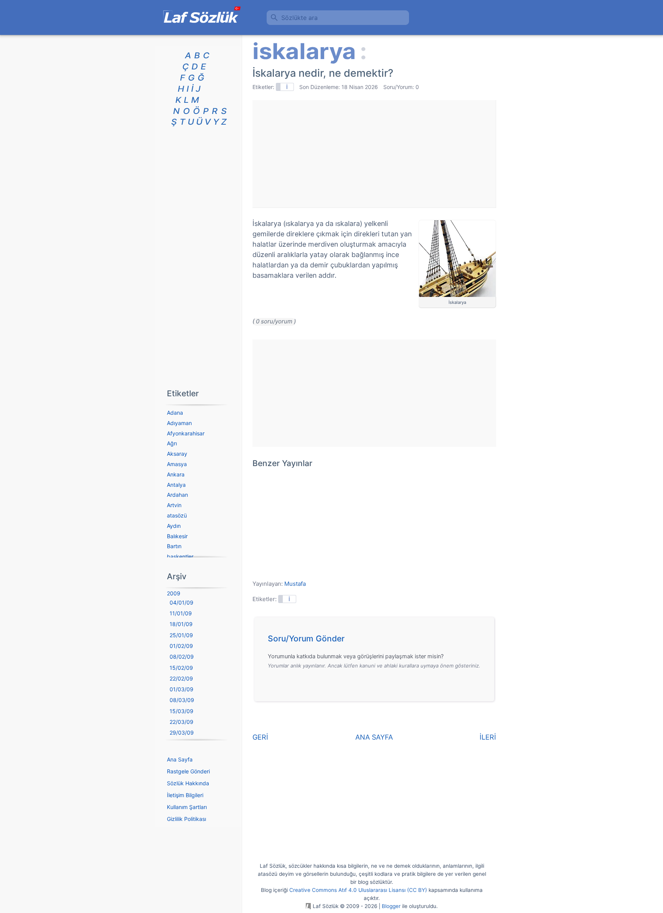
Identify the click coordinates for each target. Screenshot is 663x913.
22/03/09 (181, 722)
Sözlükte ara (299, 17)
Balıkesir (177, 536)
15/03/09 (181, 711)
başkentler (180, 556)
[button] (377, 640)
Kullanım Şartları (187, 807)
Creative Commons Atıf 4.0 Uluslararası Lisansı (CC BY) (358, 890)
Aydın (174, 525)
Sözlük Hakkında (188, 783)
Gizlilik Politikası (186, 819)
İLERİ (488, 737)
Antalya (176, 484)
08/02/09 (182, 656)
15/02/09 (181, 667)
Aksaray (177, 453)
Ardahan (177, 494)
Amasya (177, 464)
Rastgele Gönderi (188, 771)
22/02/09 (181, 678)
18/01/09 (181, 624)
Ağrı (172, 443)
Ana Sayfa (180, 759)
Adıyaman (179, 423)
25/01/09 (181, 635)
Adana (175, 412)
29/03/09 (182, 732)
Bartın (174, 546)
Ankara (176, 474)
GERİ (260, 737)
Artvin (174, 505)
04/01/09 (181, 602)
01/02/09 (181, 646)
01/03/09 (181, 689)
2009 (173, 593)
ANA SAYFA (374, 737)
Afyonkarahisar (186, 433)
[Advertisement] (374, 154)
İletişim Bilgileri (185, 795)
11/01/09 (181, 613)
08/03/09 (182, 700)
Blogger (391, 906)
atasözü (177, 515)
